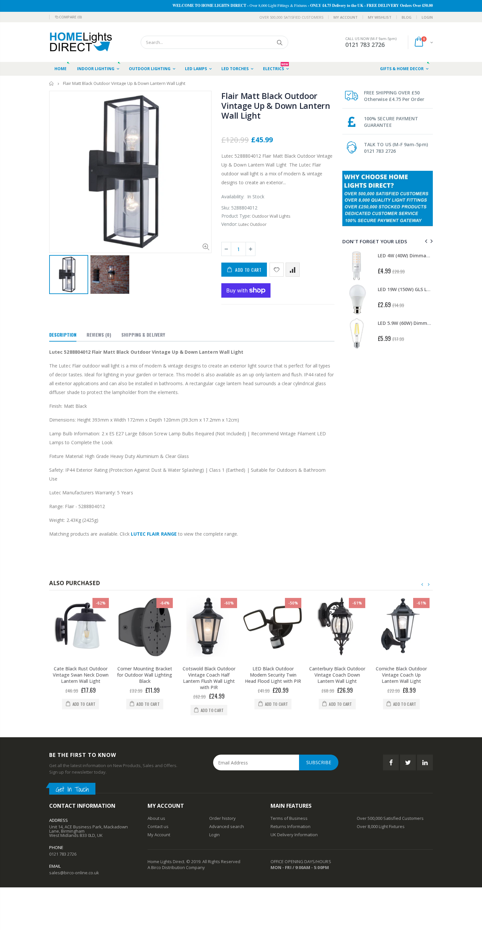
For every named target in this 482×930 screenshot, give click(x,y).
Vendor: (229, 224)
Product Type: (236, 216)
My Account (345, 17)
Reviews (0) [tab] (99, 334)
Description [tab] (62, 334)
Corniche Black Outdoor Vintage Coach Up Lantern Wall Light (401, 674)
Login (427, 17)
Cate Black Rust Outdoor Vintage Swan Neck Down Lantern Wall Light (81, 674)
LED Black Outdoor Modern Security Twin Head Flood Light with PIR (273, 674)
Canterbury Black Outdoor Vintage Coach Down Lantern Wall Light (337, 674)
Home (51, 83)
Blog (407, 17)
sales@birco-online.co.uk (74, 873)
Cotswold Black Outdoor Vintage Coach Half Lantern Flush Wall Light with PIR (209, 677)
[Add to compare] (293, 270)
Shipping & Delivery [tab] (143, 334)
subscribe (318, 762)
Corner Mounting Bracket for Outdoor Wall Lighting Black (144, 674)
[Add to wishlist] (277, 270)
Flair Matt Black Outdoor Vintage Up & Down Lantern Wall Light (275, 105)
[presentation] (425, 241)
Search (279, 42)
